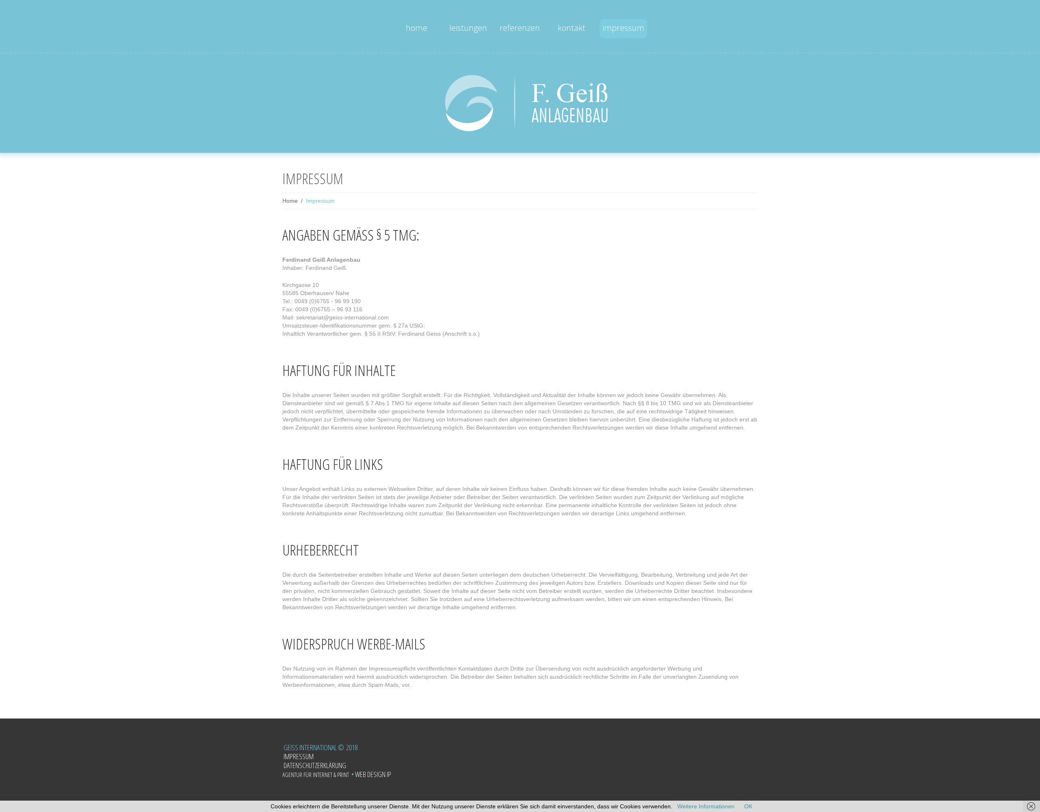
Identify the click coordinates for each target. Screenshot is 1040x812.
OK (748, 806)
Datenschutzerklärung (315, 765)
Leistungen (468, 27)
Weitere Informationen (705, 806)
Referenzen (520, 27)
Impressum (623, 27)
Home (416, 27)
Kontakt (571, 27)
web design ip (371, 774)
